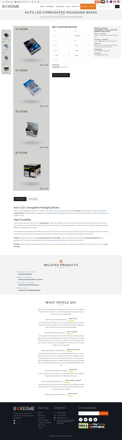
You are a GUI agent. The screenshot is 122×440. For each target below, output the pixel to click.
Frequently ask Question (44, 422)
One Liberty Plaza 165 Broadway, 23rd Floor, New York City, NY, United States (65, 421)
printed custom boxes (60, 240)
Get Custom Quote (61, 75)
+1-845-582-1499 (8, 1)
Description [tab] (20, 199)
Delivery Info (41, 415)
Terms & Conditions (43, 420)
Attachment (55, 65)
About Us (40, 412)
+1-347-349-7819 (61, 415)
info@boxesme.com (21, 1)
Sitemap (40, 427)
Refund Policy (41, 425)
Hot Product (50, 6)
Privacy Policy (41, 417)
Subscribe (103, 413)
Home (42, 6)
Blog (68, 6)
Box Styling (60, 6)
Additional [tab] (33, 199)
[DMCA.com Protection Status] (83, 425)
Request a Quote (88, 6)
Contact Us (75, 6)
